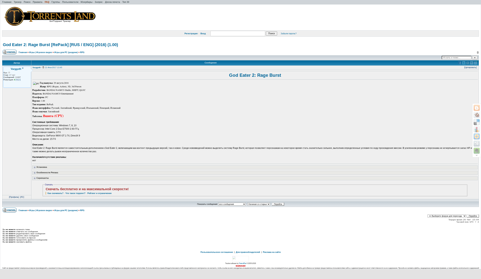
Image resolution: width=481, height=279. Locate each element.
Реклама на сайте (272, 252)
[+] (17, 79)
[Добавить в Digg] (477, 144)
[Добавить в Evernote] (477, 151)
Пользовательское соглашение (216, 252)
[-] (19, 79)
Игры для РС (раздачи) (66, 52)
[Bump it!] (477, 129)
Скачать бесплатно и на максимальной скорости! (87, 189)
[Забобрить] (477, 115)
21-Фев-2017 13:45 (53, 67)
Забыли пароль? (288, 33)
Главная (23, 52)
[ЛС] (22, 197)
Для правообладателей (248, 252)
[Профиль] (14, 197)
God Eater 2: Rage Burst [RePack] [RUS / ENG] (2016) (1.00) (60, 44)
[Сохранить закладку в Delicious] (477, 122)
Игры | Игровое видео (40, 52)
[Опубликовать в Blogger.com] (477, 108)
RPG (82, 52)
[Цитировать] (470, 67)
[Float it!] (477, 136)
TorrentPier (242, 263)
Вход (203, 33)
